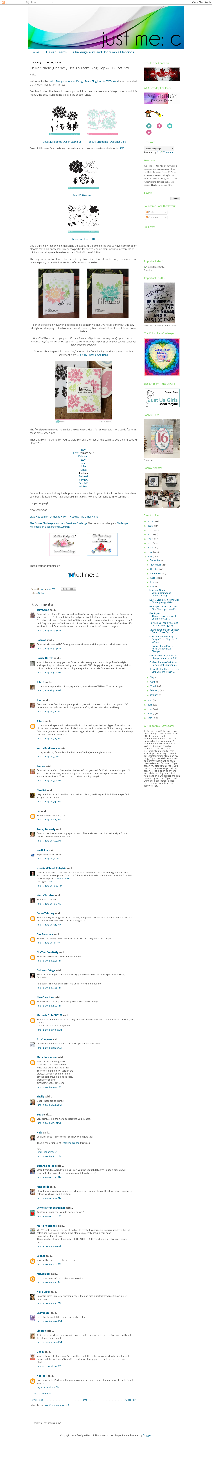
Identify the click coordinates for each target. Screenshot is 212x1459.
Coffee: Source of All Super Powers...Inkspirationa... (163, 663)
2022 (150, 539)
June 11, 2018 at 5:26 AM (49, 738)
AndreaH (42, 1376)
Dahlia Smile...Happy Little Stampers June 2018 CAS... (164, 657)
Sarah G (83, 480)
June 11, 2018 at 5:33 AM (49, 757)
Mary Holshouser (47, 1057)
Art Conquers (44, 1039)
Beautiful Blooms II (83, 195)
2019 (150, 552)
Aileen (40, 721)
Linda (84, 470)
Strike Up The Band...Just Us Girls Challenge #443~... (164, 670)
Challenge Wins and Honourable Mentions (103, 52)
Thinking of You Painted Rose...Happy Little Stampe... (161, 649)
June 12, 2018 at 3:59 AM (49, 961)
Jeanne (41, 766)
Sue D (40, 1115)
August (154, 578)
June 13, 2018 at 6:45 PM (49, 1216)
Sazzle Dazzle (45, 658)
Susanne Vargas (46, 1166)
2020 (150, 548)
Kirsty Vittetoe (45, 895)
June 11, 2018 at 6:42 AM (49, 802)
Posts (151, 212)
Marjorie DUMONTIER (50, 1015)
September (156, 573)
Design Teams (56, 52)
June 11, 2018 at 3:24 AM (49, 648)
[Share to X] (68, 589)
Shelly (40, 1097)
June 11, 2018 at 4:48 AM (49, 690)
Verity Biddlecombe (48, 748)
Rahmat (83, 476)
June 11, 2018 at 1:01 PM (48, 943)
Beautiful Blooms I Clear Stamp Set (62, 142)
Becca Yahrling (45, 913)
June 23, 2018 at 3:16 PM (49, 1366)
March (153, 686)
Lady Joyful (43, 1313)
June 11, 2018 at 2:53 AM (49, 630)
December (155, 560)
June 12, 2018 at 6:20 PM (49, 1105)
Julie (83, 466)
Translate (168, 152)
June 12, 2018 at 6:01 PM (49, 1087)
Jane (83, 463)
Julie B (40, 682)
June (152, 587)
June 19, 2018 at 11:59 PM (49, 1342)
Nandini (41, 790)
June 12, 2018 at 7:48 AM (49, 988)
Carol (76, 453)
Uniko (41, 593)
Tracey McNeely (46, 829)
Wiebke (83, 486)
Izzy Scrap (43, 610)
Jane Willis (43, 1187)
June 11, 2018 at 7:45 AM (49, 841)
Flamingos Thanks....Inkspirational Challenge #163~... (162, 616)
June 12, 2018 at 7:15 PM (49, 1123)
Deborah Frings (46, 970)
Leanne (41, 1256)
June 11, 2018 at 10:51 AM (49, 904)
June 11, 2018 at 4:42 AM (49, 673)
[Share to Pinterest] (74, 589)
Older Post (130, 1400)
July (152, 582)
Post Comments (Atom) (56, 1405)
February (155, 690)
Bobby (40, 1352)
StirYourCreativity (47, 952)
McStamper (43, 1274)
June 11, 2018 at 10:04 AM (49, 886)
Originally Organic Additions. (92, 355)
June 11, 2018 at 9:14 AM (49, 858)
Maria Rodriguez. (47, 1226)
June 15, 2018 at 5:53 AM (49, 1264)
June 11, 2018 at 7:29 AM (49, 820)
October (154, 569)
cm (38, 811)
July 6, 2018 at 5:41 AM (48, 1387)
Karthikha (43, 850)
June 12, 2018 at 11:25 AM (49, 1048)
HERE (121, 148)
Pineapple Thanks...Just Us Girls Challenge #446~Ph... (163, 608)
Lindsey (41, 1331)
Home (35, 52)
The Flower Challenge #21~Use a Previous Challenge (58, 523)
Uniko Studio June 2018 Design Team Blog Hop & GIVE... (163, 639)
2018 (150, 556)
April (152, 682)
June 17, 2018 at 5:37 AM (49, 1303)
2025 (150, 526)
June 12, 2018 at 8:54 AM (49, 1006)
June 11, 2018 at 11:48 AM (49, 925)
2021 (150, 543)
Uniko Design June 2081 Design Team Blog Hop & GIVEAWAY (83, 81)
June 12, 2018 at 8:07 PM (49, 1156)
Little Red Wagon (70, 1143)
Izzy (83, 460)
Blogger (147, 1435)
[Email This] (62, 589)
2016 (150, 705)
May (152, 677)
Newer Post (37, 1400)
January (154, 695)
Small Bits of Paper (46, 1152)
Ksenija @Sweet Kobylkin (51, 868)
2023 (150, 534)
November (156, 565)
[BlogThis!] (65, 589)
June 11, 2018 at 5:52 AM (49, 781)
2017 (150, 700)
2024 (150, 530)
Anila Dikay (43, 1292)
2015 (150, 709)
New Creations (45, 997)
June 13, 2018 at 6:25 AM (49, 1177)
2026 (150, 521)
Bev (83, 450)
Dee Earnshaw (45, 934)
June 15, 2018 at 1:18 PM (48, 1282)
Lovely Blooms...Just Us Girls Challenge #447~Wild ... (164, 601)
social (49, 881)
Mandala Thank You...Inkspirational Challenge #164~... (160, 593)
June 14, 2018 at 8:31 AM (49, 1246)
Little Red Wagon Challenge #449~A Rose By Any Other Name (64, 517)
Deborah (83, 456)
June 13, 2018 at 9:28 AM (49, 1198)
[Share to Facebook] (71, 589)
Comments (154, 217)
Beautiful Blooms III (83, 239)
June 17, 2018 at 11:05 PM (49, 1321)
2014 (150, 714)
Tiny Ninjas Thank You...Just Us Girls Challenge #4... (163, 624)
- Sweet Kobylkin (62, 879)
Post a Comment (42, 1394)
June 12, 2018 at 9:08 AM (49, 1030)
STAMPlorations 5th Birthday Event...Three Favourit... (164, 631)
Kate (39, 1133)
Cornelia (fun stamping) (51, 1208)
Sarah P (83, 483)
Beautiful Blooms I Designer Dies (107, 142)
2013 (150, 718)
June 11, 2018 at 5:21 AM (48, 711)
